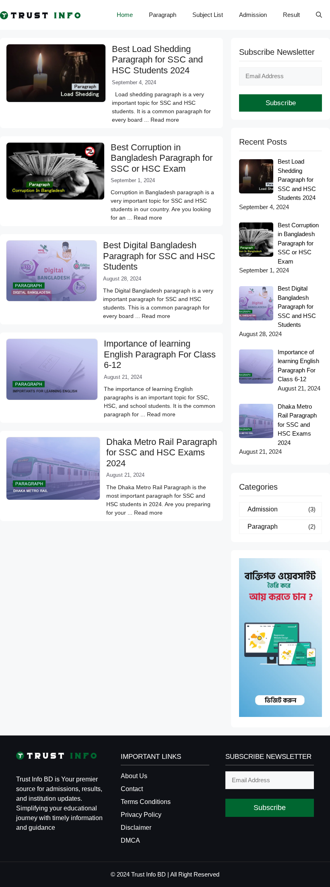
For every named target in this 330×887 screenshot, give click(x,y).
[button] (319, 15)
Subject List (207, 14)
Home (125, 14)
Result (291, 14)
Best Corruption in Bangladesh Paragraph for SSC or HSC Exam (161, 158)
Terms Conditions (146, 801)
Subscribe (281, 103)
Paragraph (162, 14)
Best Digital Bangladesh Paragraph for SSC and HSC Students (159, 256)
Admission (253, 14)
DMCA (130, 840)
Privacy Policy (141, 814)
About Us (134, 776)
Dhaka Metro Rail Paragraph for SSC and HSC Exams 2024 (161, 452)
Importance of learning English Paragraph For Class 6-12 (160, 354)
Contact (132, 788)
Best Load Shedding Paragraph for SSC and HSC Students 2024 (157, 59)
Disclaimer (136, 827)
